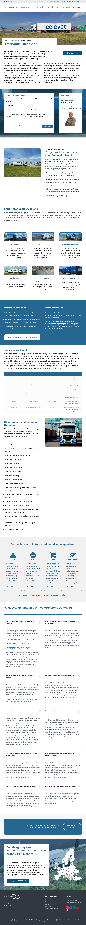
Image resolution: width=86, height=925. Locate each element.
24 (66, 873)
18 (74, 870)
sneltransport (11, 287)
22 (56, 863)
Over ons (43, 1)
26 (74, 878)
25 (68, 871)
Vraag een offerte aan (72, 904)
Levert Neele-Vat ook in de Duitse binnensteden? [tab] (59, 675)
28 (66, 861)
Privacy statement (41, 920)
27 (66, 870)
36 (54, 878)
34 (69, 875)
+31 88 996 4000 (8, 1)
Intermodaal (11, 872)
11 (54, 867)
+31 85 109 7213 (66, 106)
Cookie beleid (60, 920)
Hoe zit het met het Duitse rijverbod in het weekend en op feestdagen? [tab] (61, 622)
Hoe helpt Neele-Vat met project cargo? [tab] (17, 710)
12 (64, 875)
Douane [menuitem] (66, 7)
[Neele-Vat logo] (77, 6)
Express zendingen (29, 872)
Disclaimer (32, 920)
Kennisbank (48, 906)
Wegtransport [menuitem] (11, 7)
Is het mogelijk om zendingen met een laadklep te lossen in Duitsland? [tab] (59, 754)
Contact (63, 1)
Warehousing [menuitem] (54, 7)
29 (62, 872)
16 (73, 872)
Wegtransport (14, 40)
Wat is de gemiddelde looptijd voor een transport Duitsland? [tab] (20, 622)
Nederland (72, 66)
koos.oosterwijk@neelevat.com (71, 108)
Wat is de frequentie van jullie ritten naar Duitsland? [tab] (21, 786)
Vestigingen (56, 1)
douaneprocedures (71, 179)
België (66, 75)
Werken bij (49, 1)
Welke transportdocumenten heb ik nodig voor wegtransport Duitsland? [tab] (58, 711)
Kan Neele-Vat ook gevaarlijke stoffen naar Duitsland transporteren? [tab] (21, 754)
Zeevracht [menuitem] (25, 7)
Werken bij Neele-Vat (51, 908)
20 (68, 868)
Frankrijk (63, 595)
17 (63, 860)
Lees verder (10, 586)
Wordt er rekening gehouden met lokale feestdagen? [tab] (60, 786)
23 (56, 876)
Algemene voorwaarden (21, 920)
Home (6, 40)
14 (71, 864)
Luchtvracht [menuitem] (39, 7)
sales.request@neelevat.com (74, 902)
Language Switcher (73, 1)
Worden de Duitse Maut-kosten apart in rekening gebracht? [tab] (20, 676)
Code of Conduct (51, 920)
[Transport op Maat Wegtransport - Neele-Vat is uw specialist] (70, 271)
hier (16, 744)
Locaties (47, 902)
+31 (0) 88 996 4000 (71, 900)
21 (71, 873)
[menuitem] (43, 1)
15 (71, 865)
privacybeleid (23, 125)
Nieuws (47, 904)
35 (67, 874)
